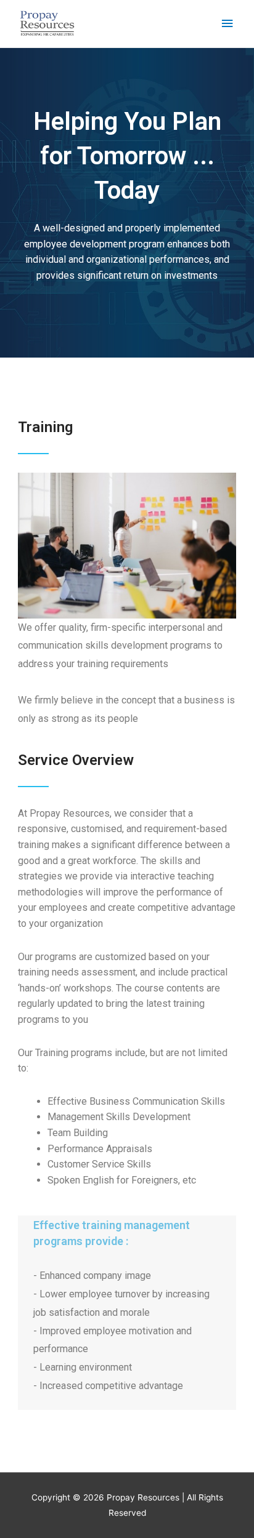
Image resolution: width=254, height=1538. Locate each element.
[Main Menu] (227, 24)
